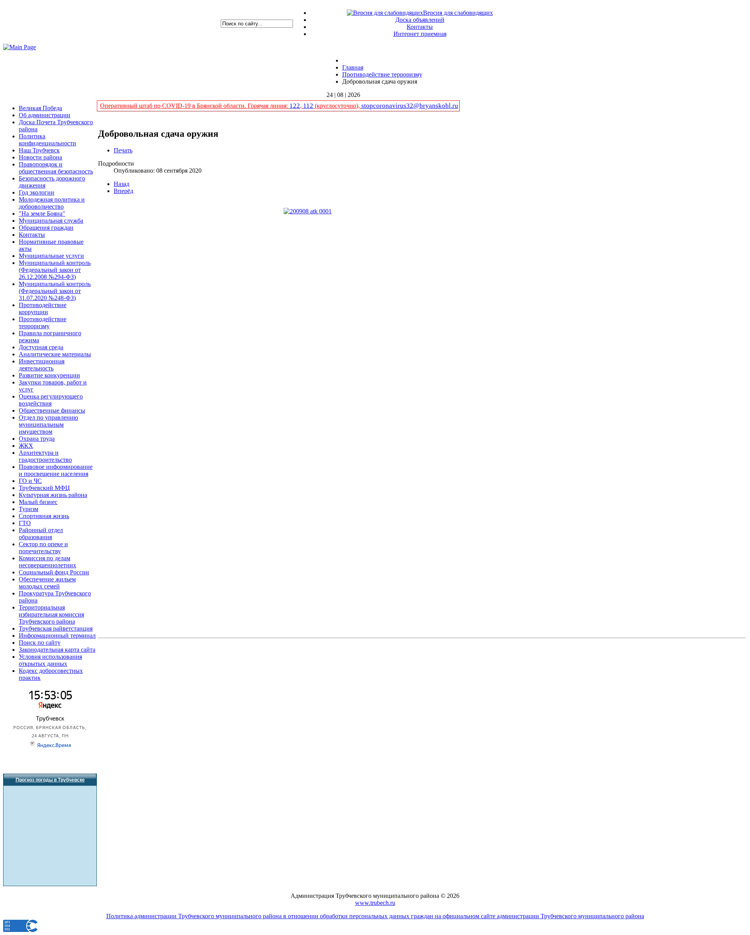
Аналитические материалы (55, 354)
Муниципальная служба (51, 220)
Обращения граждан (46, 227)
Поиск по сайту (40, 642)
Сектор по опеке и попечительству (43, 547)
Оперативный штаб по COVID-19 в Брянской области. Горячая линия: (194, 105)
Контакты (420, 26)
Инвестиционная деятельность (41, 365)
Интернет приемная (419, 33)
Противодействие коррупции (42, 308)
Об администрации (44, 115)
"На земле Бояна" (42, 213)
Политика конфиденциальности (47, 140)
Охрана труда (37, 438)
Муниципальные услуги (51, 255)
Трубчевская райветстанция (56, 628)
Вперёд (123, 191)
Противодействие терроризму (42, 322)
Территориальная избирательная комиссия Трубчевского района (51, 614)
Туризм (28, 509)
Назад (121, 184)
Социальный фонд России (54, 572)
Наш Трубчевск (39, 150)
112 (308, 105)
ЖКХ (26, 445)
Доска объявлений (420, 19)
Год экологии (36, 192)
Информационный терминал (57, 635)
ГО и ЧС (30, 480)
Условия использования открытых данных (50, 660)
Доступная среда (41, 347)
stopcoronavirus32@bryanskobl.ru (409, 105)
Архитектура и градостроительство (45, 456)
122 (294, 105)
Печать (123, 150)
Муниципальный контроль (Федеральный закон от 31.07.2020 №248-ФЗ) (55, 291)
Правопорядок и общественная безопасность (56, 168)
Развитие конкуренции (49, 375)
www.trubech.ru (375, 902)
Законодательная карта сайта (57, 649)
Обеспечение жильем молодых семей (47, 583)
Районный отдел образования (41, 533)
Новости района (40, 157)
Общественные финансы (52, 410)
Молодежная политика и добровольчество (52, 203)
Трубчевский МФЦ (44, 487)
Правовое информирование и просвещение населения (56, 470)
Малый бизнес (38, 502)
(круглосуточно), (337, 105)
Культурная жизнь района (53, 495)
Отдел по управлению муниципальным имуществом (48, 424)
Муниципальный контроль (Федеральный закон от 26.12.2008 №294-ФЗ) (55, 269)
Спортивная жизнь (44, 516)
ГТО (25, 523)
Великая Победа (40, 108)
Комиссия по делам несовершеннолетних (47, 562)
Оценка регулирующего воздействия (51, 400)
